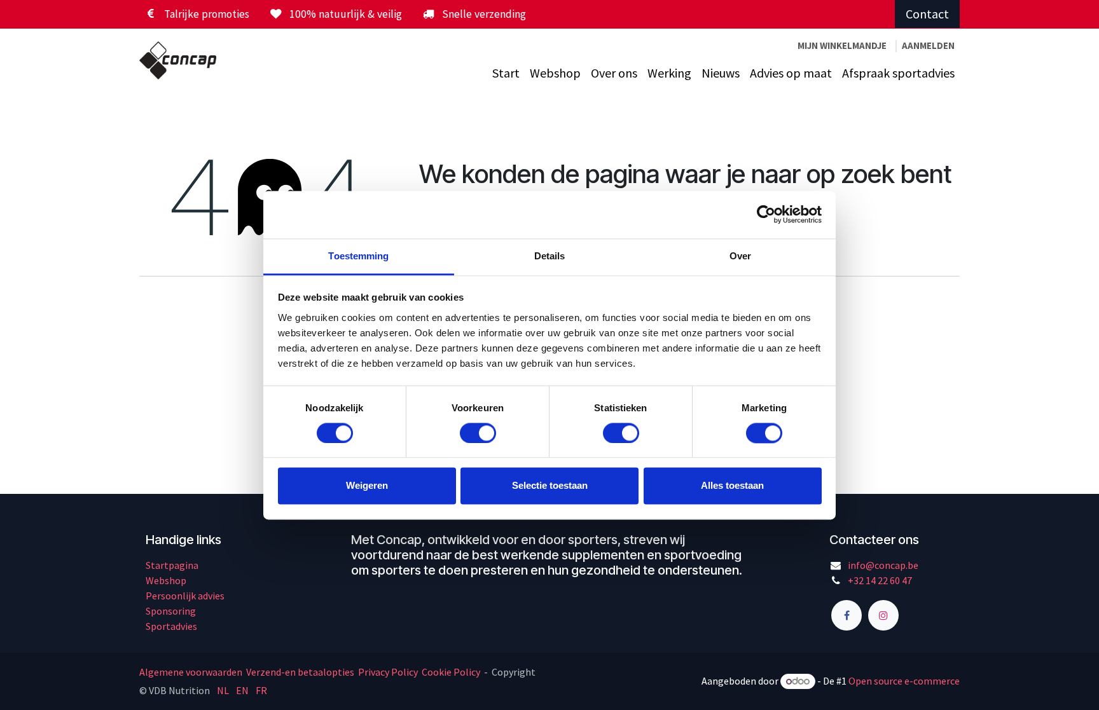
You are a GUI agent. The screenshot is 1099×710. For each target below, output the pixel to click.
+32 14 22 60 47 (880, 580)
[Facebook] (846, 615)
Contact (927, 14)
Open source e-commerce (904, 680)
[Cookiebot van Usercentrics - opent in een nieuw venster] (766, 214)
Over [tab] (740, 255)
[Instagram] (883, 615)
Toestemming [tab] (358, 255)
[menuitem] (506, 73)
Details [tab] (549, 255)
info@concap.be (883, 565)
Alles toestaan (732, 486)
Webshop (166, 580)
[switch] (478, 433)
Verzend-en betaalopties (300, 672)
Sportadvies (171, 626)
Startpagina (172, 565)
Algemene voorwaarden (191, 672)
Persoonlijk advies (185, 595)
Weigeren (367, 486)
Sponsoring (171, 610)
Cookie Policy (451, 672)
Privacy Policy (388, 672)
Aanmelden (928, 45)
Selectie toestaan (550, 486)
